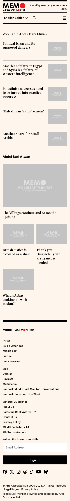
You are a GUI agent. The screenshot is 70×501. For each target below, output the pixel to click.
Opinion (8, 373)
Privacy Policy (12, 422)
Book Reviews (11, 361)
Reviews (8, 378)
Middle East (10, 350)
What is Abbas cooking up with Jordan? (15, 299)
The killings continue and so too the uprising (29, 215)
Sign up (35, 460)
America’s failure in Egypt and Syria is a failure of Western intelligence (22, 70)
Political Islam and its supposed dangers (19, 45)
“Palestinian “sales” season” (24, 111)
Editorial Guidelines (15, 401)
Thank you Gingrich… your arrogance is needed (48, 256)
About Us (8, 406)
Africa (6, 340)
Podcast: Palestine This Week (21, 394)
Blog (5, 368)
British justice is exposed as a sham (17, 252)
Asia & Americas (13, 345)
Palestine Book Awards (17, 411)
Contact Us (10, 417)
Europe (7, 356)
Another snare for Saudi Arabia (21, 136)
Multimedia (10, 384)
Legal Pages (11, 489)
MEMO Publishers (14, 427)
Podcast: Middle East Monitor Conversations (31, 389)
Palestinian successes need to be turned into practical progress (23, 92)
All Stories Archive (14, 432)
